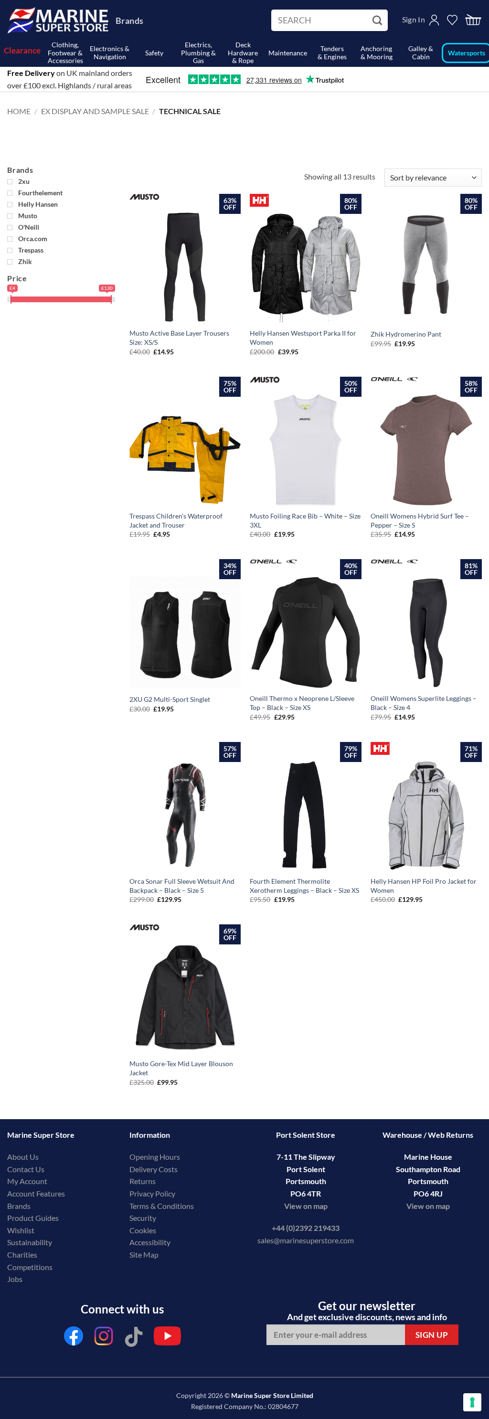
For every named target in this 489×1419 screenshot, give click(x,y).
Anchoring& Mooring (377, 52)
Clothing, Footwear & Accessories (65, 53)
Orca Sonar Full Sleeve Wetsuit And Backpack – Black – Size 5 (181, 885)
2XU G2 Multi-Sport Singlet (169, 699)
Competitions (30, 1266)
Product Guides (33, 1217)
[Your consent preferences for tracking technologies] (472, 1402)
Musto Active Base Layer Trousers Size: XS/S (179, 337)
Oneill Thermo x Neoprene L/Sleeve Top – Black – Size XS (302, 702)
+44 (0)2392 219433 (306, 1227)
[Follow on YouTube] (167, 1338)
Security (142, 1217)
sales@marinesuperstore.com (305, 1240)
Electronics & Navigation (109, 52)
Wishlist (20, 1230)
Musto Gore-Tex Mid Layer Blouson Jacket (181, 1068)
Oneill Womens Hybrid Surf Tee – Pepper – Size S (420, 520)
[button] (473, 20)
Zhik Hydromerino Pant (406, 334)
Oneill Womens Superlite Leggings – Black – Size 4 (424, 702)
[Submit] (378, 20)
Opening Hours (154, 1156)
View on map (306, 1205)
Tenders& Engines (332, 52)
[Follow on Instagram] (104, 1338)
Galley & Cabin (420, 52)
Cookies (142, 1230)
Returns (142, 1181)
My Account (27, 1181)
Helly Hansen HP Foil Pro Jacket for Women (424, 885)
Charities (23, 1254)
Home (19, 111)
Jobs (14, 1278)
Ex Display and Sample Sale (95, 111)
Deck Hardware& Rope (243, 53)
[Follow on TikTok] (134, 1338)
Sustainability (29, 1242)
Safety (154, 53)
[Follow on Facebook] (74, 1338)
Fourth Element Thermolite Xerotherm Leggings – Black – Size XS (304, 885)
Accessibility (149, 1242)
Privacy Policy (152, 1193)
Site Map (144, 1254)
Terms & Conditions (161, 1205)
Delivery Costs (153, 1169)
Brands (129, 20)
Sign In (413, 19)
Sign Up (431, 1335)
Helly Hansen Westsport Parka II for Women (303, 337)
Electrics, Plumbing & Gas (198, 53)
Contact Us (25, 1169)
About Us (23, 1156)
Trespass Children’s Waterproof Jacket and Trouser (176, 520)
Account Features (36, 1193)
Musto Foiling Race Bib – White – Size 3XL (305, 520)
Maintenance (287, 53)
